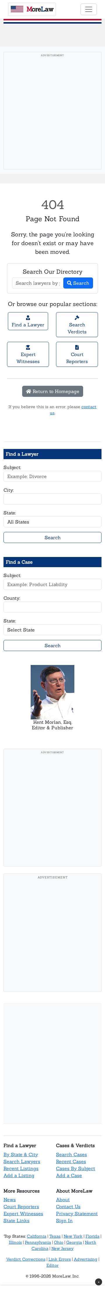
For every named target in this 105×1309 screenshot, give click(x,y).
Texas (55, 1236)
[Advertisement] (52, 112)
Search (80, 283)
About (63, 1199)
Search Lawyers (22, 1161)
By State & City (21, 1154)
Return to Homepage (55, 391)
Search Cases (71, 1154)
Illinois (15, 1242)
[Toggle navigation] (88, 9)
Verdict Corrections (26, 1259)
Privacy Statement (77, 1213)
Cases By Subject (75, 1168)
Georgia (74, 1242)
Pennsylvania (38, 1242)
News (10, 1199)
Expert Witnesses (28, 357)
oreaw (40, 9)
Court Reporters (77, 357)
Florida (92, 1236)
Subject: (12, 467)
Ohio (58, 1242)
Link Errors (59, 1259)
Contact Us (68, 1206)
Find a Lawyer (28, 325)
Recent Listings (21, 1168)
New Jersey (62, 1248)
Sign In (64, 1220)
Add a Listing (19, 1175)
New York (73, 1236)
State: (10, 513)
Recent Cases (71, 1161)
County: (12, 598)
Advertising (85, 1259)
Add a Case (69, 1175)
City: (9, 490)
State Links (16, 1220)
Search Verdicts (77, 328)
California (36, 1236)
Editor (52, 1265)
